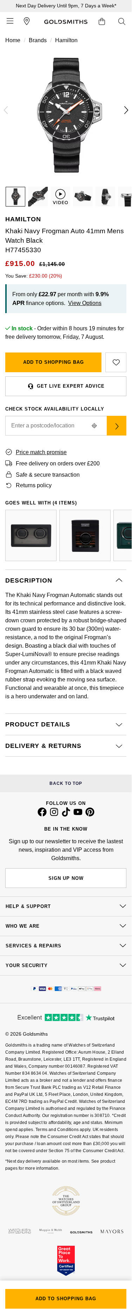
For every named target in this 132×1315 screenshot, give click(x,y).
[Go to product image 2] (38, 197)
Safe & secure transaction (48, 475)
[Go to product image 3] (83, 197)
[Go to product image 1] (15, 197)
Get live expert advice (71, 386)
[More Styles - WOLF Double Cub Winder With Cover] (31, 535)
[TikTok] (66, 815)
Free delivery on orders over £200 (58, 463)
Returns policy (34, 485)
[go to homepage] (65, 22)
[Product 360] (60, 197)
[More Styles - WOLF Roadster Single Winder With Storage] (85, 535)
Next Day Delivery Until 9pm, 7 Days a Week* (66, 5)
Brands (38, 40)
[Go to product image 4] (105, 197)
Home (12, 40)
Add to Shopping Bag (53, 362)
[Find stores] (116, 426)
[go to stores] (26, 21)
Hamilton (66, 40)
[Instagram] (54, 815)
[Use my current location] (94, 426)
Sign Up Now (66, 878)
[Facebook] (42, 815)
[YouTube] (78, 815)
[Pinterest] (90, 815)
